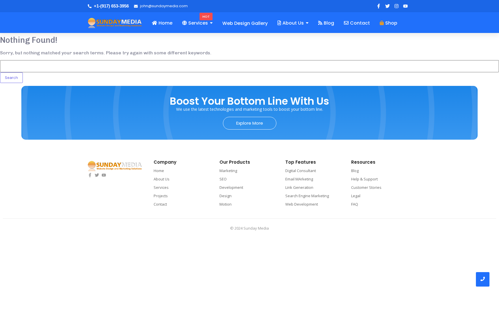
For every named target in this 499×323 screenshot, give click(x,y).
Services (161, 187)
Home (159, 170)
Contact (160, 204)
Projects (161, 195)
